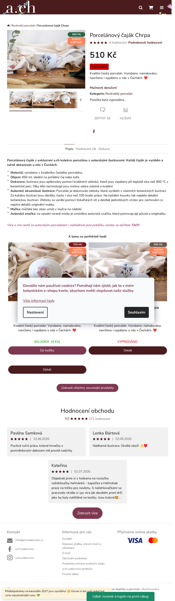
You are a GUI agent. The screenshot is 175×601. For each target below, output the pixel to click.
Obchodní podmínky (74, 558)
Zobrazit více (87, 513)
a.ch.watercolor (24, 549)
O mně (66, 553)
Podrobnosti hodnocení (145, 42)
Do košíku (47, 350)
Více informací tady (38, 300)
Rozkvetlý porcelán (119, 93)
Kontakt (67, 539)
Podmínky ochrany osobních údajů (83, 563)
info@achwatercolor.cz (29, 540)
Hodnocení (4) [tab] (86, 149)
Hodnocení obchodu (87, 411)
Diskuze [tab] (104, 149)
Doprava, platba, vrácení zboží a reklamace (81, 546)
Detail (47, 369)
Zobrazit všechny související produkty (87, 388)
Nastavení (35, 312)
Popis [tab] (69, 149)
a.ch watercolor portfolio (77, 569)
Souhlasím (136, 312)
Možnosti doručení (103, 88)
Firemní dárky (70, 574)
